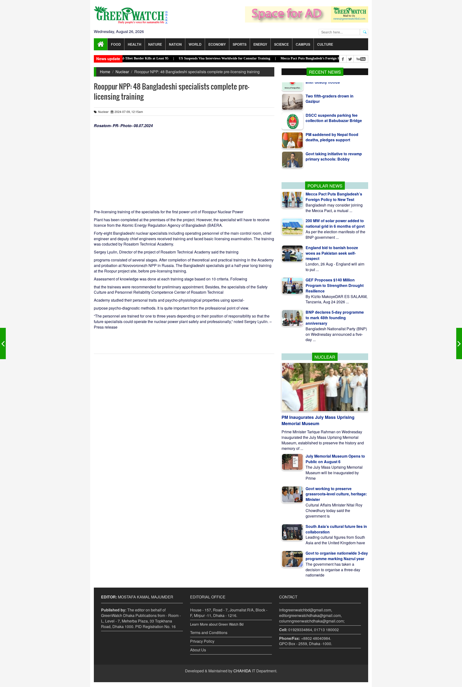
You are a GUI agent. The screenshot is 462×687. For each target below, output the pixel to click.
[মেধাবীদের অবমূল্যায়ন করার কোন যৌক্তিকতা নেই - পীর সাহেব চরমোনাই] (3, 343)
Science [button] (281, 44)
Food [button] (116, 44)
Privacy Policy (202, 641)
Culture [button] (325, 44)
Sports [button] (239, 44)
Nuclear (122, 71)
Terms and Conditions (208, 632)
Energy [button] (260, 44)
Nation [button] (175, 44)
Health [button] (134, 44)
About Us (198, 650)
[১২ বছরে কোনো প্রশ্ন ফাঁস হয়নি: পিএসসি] (459, 343)
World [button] (195, 44)
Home (105, 71)
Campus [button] (303, 44)
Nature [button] (155, 44)
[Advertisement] (184, 164)
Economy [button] (217, 44)
